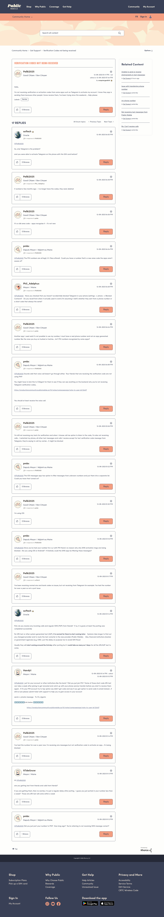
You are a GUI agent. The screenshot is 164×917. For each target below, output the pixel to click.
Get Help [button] (88, 875)
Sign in (143, 17)
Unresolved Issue (90, 887)
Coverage (54, 6)
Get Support (35, 51)
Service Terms (125, 883)
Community (134, 6)
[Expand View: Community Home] (32, 17)
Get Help (67, 6)
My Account (149, 6)
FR (136, 17)
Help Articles (88, 880)
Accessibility (124, 880)
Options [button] (147, 51)
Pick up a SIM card (18, 883)
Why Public (40, 6)
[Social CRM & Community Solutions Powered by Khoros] (146, 850)
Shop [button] (12, 875)
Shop (28, 6)
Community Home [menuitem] (21, 17)
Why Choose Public (54, 880)
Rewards (49, 883)
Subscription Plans (18, 880)
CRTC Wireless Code (128, 890)
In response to (33, 138)
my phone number (128, 101)
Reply (106, 110)
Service (24, 99)
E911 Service (124, 887)
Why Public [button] (52, 875)
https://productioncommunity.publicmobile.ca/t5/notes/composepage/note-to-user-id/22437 (50, 390)
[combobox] (82, 33)
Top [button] (16, 849)
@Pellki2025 (19, 144)
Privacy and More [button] (130, 875)
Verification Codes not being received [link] (59, 51)
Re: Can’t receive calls (130, 126)
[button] (17, 110)
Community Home (19, 51)
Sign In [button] (13, 898)
